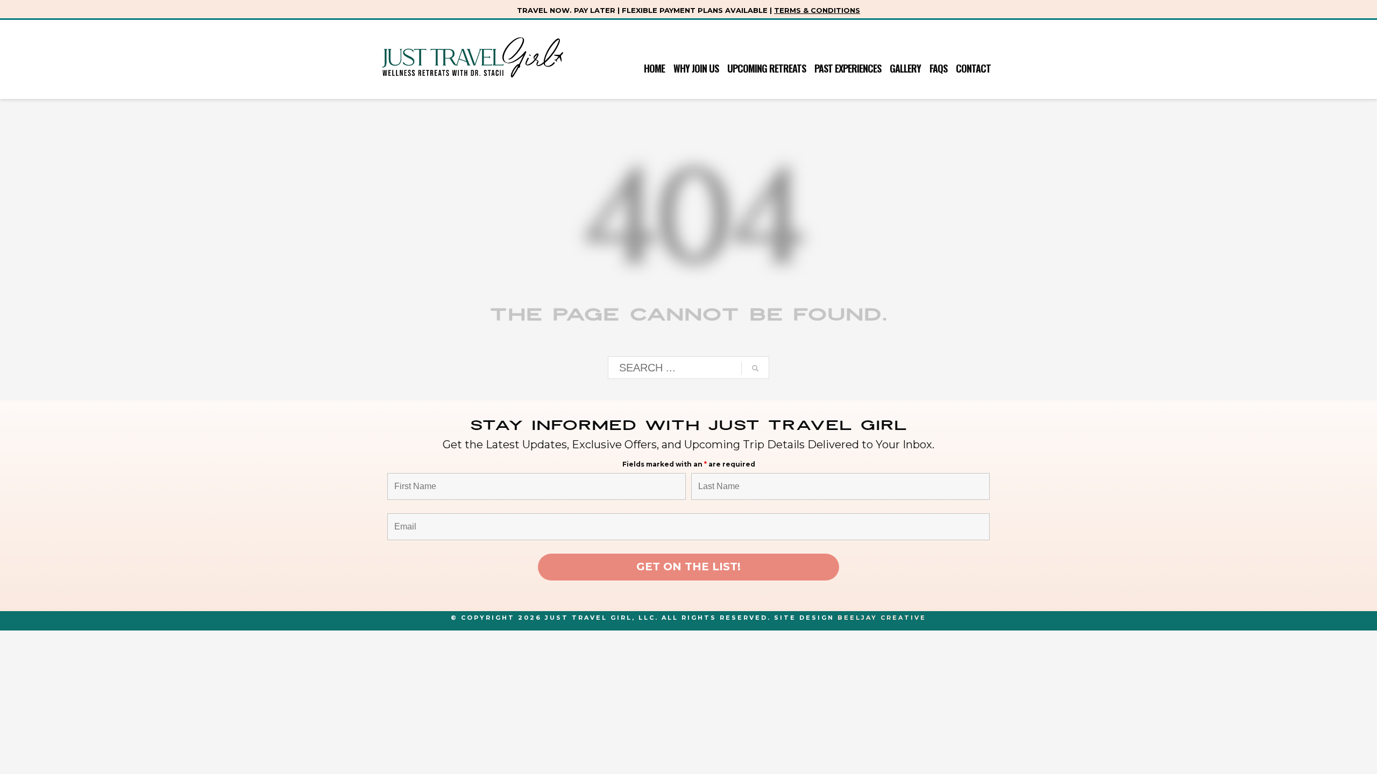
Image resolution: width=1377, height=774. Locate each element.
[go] (755, 368)
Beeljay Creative (881, 617)
